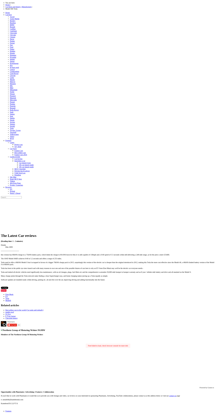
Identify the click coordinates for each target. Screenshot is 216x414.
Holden (12, 51)
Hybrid (12, 191)
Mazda (12, 80)
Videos (12, 181)
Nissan (12, 94)
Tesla (12, 128)
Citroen (12, 37)
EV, (6, 296)
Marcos (12, 82)
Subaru (12, 124)
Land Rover (14, 74)
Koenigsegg (14, 63)
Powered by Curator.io (207, 388)
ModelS (8, 300)
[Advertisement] (108, 215)
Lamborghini (14, 71)
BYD (12, 138)
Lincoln (12, 76)
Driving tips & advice (22, 171)
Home (7, 13)
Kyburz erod (14, 67)
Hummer (13, 55)
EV (11, 189)
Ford (11, 47)
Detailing (17, 175)
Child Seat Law (20, 173)
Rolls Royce (14, 110)
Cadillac (13, 29)
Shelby (12, 118)
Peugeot (13, 96)
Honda (12, 53)
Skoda (12, 120)
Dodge (12, 41)
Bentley (12, 21)
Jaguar (12, 61)
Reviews (8, 187)
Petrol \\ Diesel (15, 193)
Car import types (25, 163)
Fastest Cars (18, 151)
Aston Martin (14, 19)
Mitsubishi (13, 90)
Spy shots (17, 147)
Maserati (13, 98)
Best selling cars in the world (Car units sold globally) (24, 310)
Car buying (18, 159)
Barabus (13, 23)
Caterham (13, 31)
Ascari (12, 17)
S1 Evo (8, 314)
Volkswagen (14, 134)
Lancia (12, 69)
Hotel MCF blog (16, 179)
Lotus (12, 78)
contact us (172, 396)
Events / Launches (16, 185)
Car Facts (13, 149)
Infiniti (12, 59)
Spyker (12, 122)
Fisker (12, 49)
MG (11, 86)
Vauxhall (13, 132)
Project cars (18, 145)
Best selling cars (20, 153)
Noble (12, 92)
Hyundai (13, 57)
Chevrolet (13, 33)
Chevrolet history (11, 318)
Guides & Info (15, 157)
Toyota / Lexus (15, 130)
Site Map (13, 177)
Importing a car (19, 161)
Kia (11, 65)
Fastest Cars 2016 (20, 155)
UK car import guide (26, 165)
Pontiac (12, 104)
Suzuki (12, 126)
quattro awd (9, 312)
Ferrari (12, 43)
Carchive (8, 15)
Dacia (12, 39)
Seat (11, 116)
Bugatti (12, 27)
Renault (12, 108)
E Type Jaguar (10, 316)
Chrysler (13, 35)
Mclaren (13, 84)
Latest (12, 143)
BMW (12, 25)
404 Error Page (15, 183)
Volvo (12, 136)
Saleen (12, 114)
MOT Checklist (20, 169)
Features (8, 140)
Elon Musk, (9, 294)
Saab (11, 112)
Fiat (11, 45)
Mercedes (13, 100)
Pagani (12, 102)
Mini (11, 88)
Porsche (13, 106)
